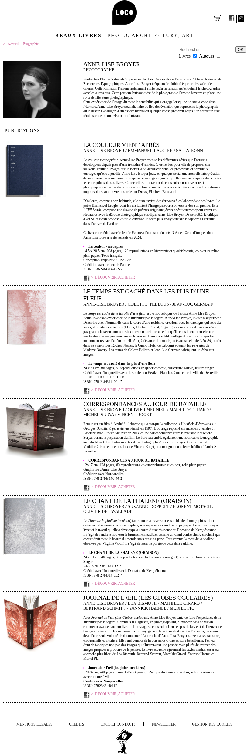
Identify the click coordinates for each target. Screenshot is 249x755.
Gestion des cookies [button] (212, 724)
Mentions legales (34, 724)
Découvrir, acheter (115, 277)
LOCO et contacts (118, 724)
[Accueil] (124, 23)
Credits (76, 724)
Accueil (13, 44)
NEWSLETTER (164, 724)
